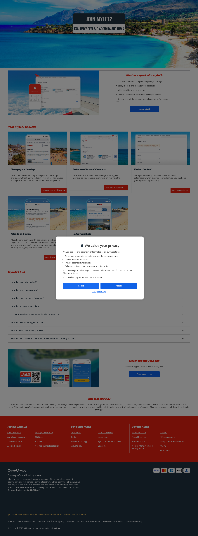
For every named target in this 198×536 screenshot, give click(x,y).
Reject (81, 285)
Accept (119, 285)
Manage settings (99, 291)
